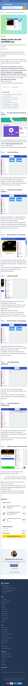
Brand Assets (4, 642)
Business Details (5, 640)
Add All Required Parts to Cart (14, 536)
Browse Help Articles (15, 572)
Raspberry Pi (4, 603)
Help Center (4, 627)
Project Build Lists (5, 611)
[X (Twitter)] (1, 669)
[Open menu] (2, 4)
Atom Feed (4, 658)
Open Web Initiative (6, 654)
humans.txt (4, 664)
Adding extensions (7, 101)
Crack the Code (5, 617)
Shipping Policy (5, 646)
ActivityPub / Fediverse (7, 656)
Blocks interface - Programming (10, 102)
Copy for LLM (6, 87)
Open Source (4, 615)
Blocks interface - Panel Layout (10, 99)
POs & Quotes (5, 635)
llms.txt (3, 662)
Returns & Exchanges (6, 648)
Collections (4, 619)
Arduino (3, 605)
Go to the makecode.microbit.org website (12, 94)
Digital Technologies (6, 601)
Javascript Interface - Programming (11, 106)
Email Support (5, 631)
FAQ (2, 644)
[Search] (24, 7)
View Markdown (15, 87)
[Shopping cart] (25, 4)
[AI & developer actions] (25, 39)
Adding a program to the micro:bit (10, 107)
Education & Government (7, 633)
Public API (4, 660)
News (3, 621)
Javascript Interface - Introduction (10, 104)
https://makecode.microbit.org (8, 79)
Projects (3, 12)
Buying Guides (5, 613)
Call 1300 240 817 (5, 629)
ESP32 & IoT (4, 609)
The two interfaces (7, 96)
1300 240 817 (15, 568)
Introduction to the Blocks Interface (10, 97)
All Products (4, 599)
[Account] (22, 4)
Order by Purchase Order (7, 638)
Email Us (15, 565)
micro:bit (3, 607)
